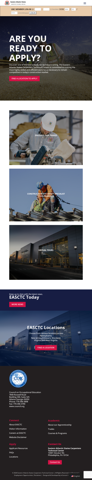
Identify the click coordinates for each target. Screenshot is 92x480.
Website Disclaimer (18, 437)
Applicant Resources (18, 448)
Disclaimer (37, 475)
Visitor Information (18, 428)
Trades (51, 429)
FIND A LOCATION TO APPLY (24, 78)
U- (33, 9)
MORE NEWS (17, 304)
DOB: (61, 9)
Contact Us (55, 462)
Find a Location (45, 347)
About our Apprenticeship (60, 425)
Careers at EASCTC (17, 433)
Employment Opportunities (23, 475)
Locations (13, 456)
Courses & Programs (57, 433)
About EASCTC (15, 424)
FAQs (11, 452)
